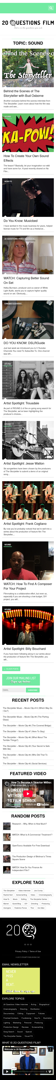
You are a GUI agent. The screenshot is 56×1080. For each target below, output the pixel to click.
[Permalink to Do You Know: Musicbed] (28, 201)
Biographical (44, 1004)
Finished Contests (11, 1018)
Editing (24, 899)
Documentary (9, 1013)
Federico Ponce (21, 908)
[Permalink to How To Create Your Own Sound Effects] (28, 136)
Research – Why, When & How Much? (29, 823)
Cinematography (13, 303)
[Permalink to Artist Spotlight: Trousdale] (28, 383)
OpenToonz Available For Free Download (31, 845)
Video (33, 895)
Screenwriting (21, 895)
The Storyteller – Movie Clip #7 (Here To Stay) (24, 731)
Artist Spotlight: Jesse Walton (24, 463)
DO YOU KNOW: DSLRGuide (24, 342)
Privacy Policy (21, 951)
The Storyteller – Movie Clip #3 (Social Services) (25, 763)
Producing (46, 903)
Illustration (47, 1018)
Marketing (17, 1022)
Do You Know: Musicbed (20, 220)
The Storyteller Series (38, 899)
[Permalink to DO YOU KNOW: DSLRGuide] (28, 323)
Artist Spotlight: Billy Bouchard (25, 648)
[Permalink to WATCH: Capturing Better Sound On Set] (28, 258)
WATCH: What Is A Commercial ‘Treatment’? (32, 834)
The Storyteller (9, 890)
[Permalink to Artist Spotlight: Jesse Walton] (28, 443)
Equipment (30, 1013)
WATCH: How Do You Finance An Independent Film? (27, 869)
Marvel (6, 903)
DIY (26, 903)
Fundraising (26, 1018)
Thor (32, 908)
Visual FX (29, 1036)
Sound (7, 51)
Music (15, 899)
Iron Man (41, 908)
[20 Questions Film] (28, 23)
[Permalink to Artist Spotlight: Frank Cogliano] (28, 503)
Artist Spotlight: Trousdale (21, 403)
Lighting (6, 1022)
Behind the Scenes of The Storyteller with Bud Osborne (24, 93)
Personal (27, 1022)
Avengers (7, 908)
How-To (8, 181)
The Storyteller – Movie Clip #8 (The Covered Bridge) (27, 725)
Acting (33, 1004)
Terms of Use (35, 951)
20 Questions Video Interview (19, 239)
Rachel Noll (8, 895)
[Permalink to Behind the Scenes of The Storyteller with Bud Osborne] (28, 71)
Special (29, 1031)
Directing (34, 903)
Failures (41, 1013)
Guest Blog (16, 903)
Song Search (8, 1031)
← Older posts (11, 669)
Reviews (25, 1027)
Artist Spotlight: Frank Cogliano (25, 523)
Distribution (35, 1009)
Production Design (11, 1027)
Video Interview (24, 890)
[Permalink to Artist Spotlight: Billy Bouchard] (28, 628)
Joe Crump (38, 890)
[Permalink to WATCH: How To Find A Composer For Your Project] (28, 564)
